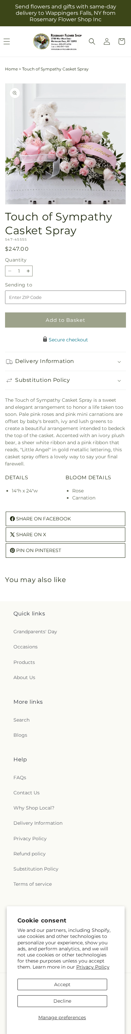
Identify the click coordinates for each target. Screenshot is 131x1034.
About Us (24, 677)
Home (11, 68)
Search (21, 720)
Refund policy (29, 854)
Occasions (25, 647)
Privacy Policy (93, 967)
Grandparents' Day (35, 632)
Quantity (16, 260)
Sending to (28, 284)
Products (24, 662)
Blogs (20, 735)
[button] (92, 41)
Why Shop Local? (33, 808)
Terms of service (32, 884)
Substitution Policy (35, 869)
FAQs (19, 777)
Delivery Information (37, 823)
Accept (62, 984)
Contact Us (26, 793)
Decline (62, 1001)
